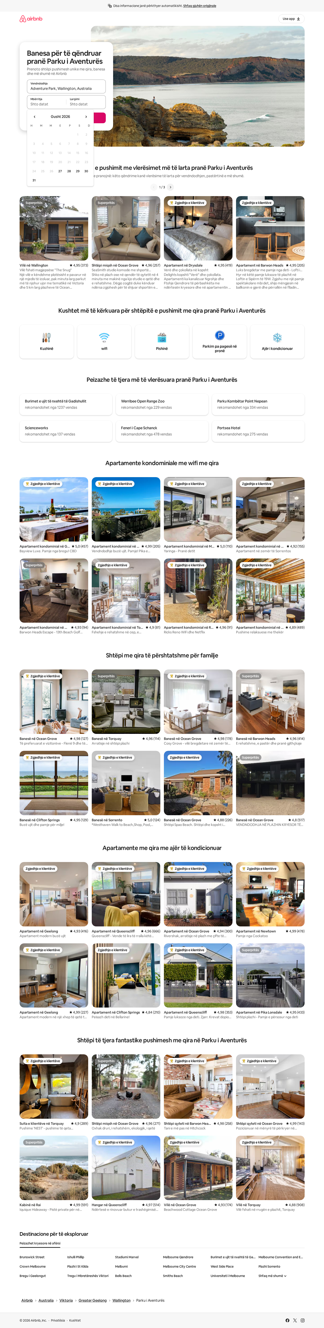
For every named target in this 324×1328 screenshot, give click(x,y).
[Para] (170, 187)
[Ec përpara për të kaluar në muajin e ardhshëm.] (86, 116)
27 (60, 171)
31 (34, 180)
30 (86, 171)
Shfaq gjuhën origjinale (199, 6)
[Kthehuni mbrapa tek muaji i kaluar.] (34, 116)
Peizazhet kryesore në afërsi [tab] (40, 1243)
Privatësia (58, 1320)
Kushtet (75, 1320)
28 (69, 171)
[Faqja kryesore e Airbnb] (31, 19)
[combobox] (66, 88)
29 (77, 171)
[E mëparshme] (153, 187)
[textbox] (47, 104)
